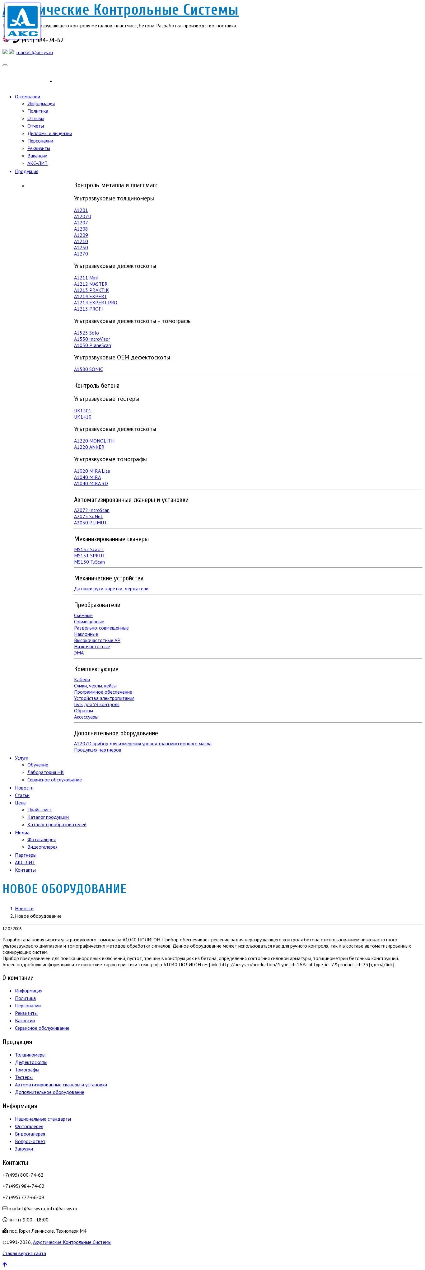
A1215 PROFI (88, 309)
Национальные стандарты (43, 1119)
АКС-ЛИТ (37, 163)
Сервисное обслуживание (54, 779)
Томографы (27, 1069)
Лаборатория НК (45, 772)
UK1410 (82, 417)
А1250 (81, 247)
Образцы (83, 710)
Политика (37, 111)
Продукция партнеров (97, 750)
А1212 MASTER (91, 284)
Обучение (37, 765)
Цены (20, 802)
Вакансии (37, 155)
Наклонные (86, 634)
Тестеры (24, 1077)
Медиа (22, 832)
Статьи (22, 795)
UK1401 (82, 410)
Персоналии (40, 141)
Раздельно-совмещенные (101, 628)
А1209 (81, 235)
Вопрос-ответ (30, 1141)
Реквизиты (38, 148)
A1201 (81, 210)
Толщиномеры (30, 1055)
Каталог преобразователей (56, 824)
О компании (27, 96)
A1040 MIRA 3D (91, 483)
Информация (41, 103)
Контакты (25, 870)
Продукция (26, 171)
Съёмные (83, 615)
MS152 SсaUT (89, 549)
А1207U (82, 216)
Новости (24, 788)
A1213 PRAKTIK (91, 290)
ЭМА (79, 652)
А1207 (81, 222)
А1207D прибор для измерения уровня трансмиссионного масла (143, 743)
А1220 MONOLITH (94, 441)
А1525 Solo (86, 333)
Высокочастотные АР (97, 640)
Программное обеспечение (103, 692)
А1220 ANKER (89, 447)
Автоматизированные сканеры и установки (61, 1084)
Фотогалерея (41, 839)
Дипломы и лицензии (49, 133)
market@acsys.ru (34, 52)
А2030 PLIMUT (90, 522)
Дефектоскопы (31, 1062)
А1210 (81, 241)
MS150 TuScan (89, 562)
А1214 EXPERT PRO (95, 302)
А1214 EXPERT (90, 296)
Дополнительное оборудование (49, 1092)
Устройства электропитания (104, 698)
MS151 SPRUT (89, 555)
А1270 (81, 254)
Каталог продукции (48, 817)
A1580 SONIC (88, 369)
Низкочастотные (92, 646)
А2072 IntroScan (92, 510)
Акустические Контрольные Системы (120, 9)
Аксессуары (86, 717)
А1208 (81, 229)
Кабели (82, 679)
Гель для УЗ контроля (96, 704)
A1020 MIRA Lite (92, 471)
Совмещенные (89, 621)
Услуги (21, 758)
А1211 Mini (86, 277)
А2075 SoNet (88, 516)
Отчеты (35, 126)
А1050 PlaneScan (92, 345)
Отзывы (35, 118)
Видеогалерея (42, 847)
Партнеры (25, 855)
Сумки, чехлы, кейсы (95, 685)
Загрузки (24, 1149)
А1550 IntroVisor (92, 339)
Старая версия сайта (24, 1253)
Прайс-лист (39, 809)
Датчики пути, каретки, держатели (111, 588)
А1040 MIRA (87, 477)
